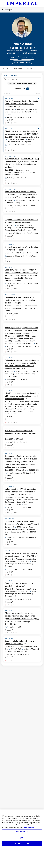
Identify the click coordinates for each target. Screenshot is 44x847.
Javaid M (10, 256)
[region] (22, 828)
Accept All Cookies (22, 843)
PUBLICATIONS (18, 68)
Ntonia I (17, 314)
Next (38, 93)
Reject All (22, 837)
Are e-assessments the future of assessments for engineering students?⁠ (21, 433)
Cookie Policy (29, 827)
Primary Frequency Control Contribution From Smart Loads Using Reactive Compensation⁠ (22, 104)
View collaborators (22, 62)
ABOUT (6, 68)
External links (28, 58)
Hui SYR (28, 117)
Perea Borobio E (13, 379)
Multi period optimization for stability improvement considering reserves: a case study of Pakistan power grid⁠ (21, 194)
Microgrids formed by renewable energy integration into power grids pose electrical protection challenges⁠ (21, 616)
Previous (7, 93)
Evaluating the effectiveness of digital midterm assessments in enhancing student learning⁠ (21, 300)
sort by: (12, 83)
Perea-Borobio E (21, 442)
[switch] (22, 88)
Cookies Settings (22, 832)
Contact (13, 58)
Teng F (29, 233)
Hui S (27, 655)
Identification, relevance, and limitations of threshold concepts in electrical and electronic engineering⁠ (22, 396)
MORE (29, 68)
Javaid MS (11, 233)
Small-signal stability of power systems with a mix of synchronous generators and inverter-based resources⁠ (21, 330)
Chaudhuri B (19, 117)
